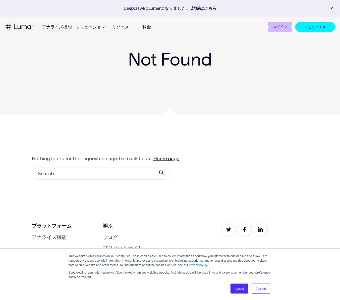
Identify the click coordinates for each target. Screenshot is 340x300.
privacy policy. (198, 265)
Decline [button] (260, 288)
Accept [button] (239, 288)
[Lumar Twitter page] (228, 229)
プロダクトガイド (123, 248)
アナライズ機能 (57, 27)
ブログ (110, 237)
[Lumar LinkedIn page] (260, 229)
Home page (166, 158)
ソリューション (90, 27)
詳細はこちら (204, 8)
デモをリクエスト (315, 27)
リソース (120, 27)
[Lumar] (19, 26)
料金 (146, 27)
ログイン (280, 27)
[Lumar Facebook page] (244, 229)
